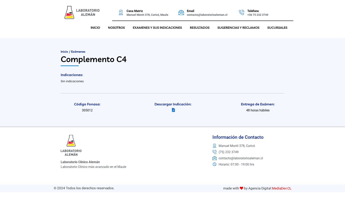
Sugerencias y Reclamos (238, 28)
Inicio (95, 28)
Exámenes (78, 52)
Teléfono (253, 11)
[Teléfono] (241, 12)
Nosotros (116, 28)
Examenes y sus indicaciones (157, 28)
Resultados (199, 28)
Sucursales (277, 28)
